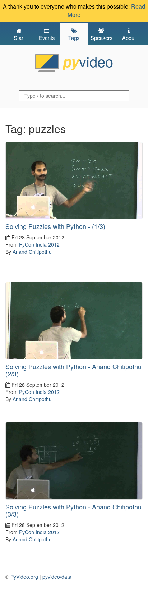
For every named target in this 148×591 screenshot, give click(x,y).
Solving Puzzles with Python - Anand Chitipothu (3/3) (73, 510)
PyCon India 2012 (39, 244)
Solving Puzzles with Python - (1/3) (55, 226)
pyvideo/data (56, 576)
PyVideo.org (24, 576)
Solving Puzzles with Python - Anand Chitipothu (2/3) (73, 370)
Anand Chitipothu (32, 251)
